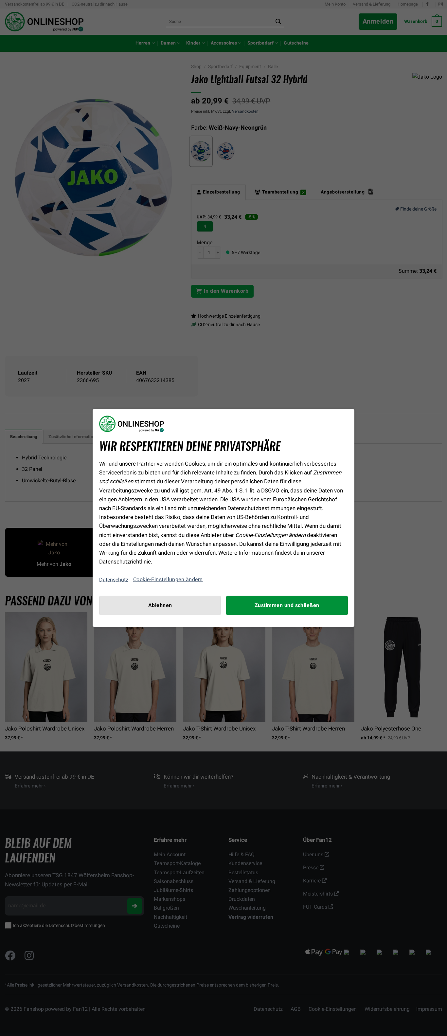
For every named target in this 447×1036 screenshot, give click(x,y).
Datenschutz (113, 579)
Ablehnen (160, 605)
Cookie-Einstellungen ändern (168, 580)
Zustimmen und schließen (287, 605)
